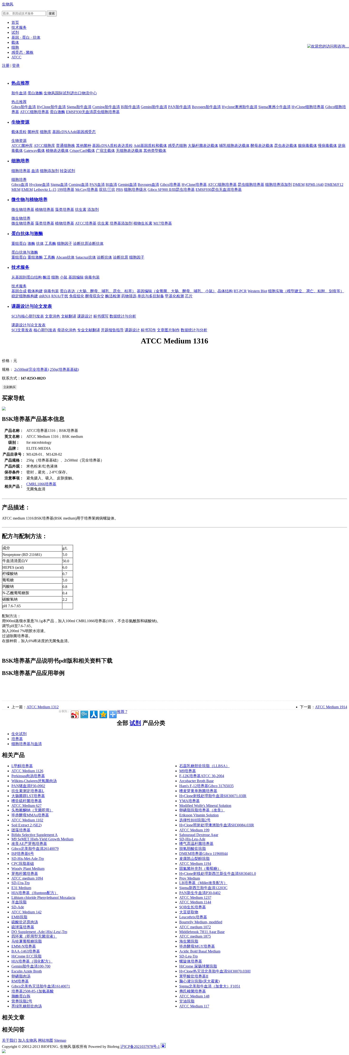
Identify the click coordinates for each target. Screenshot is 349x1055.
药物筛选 (129, 296)
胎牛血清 (19, 93)
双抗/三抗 (107, 190)
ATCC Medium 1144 (195, 902)
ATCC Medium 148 (194, 996)
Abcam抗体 (65, 257)
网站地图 (45, 1040)
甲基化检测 (174, 296)
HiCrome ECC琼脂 (26, 956)
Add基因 (77, 132)
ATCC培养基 (85, 223)
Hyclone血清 (39, 185)
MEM (15, 190)
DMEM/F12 (334, 185)
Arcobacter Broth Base (196, 781)
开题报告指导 (112, 330)
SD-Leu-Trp (188, 956)
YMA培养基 (189, 801)
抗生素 (80, 209)
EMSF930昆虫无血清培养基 (219, 190)
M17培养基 (162, 223)
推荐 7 (122, 712)
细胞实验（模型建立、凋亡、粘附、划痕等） (306, 291)
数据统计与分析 (122, 316)
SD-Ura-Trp (20, 883)
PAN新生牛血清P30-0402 (200, 893)
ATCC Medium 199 (194, 830)
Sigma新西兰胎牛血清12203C (203, 888)
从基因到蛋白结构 (26, 277)
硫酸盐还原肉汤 (24, 922)
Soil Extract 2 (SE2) (26, 825)
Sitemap (60, 1040)
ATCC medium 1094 (27, 878)
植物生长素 (142, 223)
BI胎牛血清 (130, 107)
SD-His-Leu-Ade (192, 839)
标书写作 (148, 330)
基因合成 (19, 291)
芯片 (189, 296)
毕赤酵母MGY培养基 (197, 946)
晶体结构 (225, 291)
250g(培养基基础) (64, 369)
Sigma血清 (59, 185)
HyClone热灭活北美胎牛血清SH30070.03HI (214, 971)
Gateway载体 (34, 151)
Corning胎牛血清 (106, 107)
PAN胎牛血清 (179, 107)
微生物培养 (20, 218)
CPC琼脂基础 (22, 864)
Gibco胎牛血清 (23, 107)
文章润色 (52, 316)
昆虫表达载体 (285, 146)
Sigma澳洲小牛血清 (274, 107)
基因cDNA (61, 132)
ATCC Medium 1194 (195, 864)
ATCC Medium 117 (194, 1006)
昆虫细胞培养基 (251, 185)
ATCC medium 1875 (195, 936)
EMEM (27, 190)
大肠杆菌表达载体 (203, 146)
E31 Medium (21, 888)
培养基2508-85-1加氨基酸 (32, 991)
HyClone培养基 (194, 185)
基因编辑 (76, 277)
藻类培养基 (64, 209)
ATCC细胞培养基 (34, 112)
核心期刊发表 (44, 330)
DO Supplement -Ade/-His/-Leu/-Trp (39, 932)
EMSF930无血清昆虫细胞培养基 (93, 112)
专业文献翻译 (88, 330)
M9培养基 (187, 771)
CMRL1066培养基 (41, 484)
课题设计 (84, 316)
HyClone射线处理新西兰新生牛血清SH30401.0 (217, 874)
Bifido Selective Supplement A (34, 835)
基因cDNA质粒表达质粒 (112, 146)
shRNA (44, 296)
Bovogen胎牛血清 (206, 107)
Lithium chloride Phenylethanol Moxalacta (43, 898)
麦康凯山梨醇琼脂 (194, 859)
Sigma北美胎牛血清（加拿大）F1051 (209, 986)
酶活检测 (112, 296)
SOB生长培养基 (192, 907)
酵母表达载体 (261, 146)
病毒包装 (92, 277)
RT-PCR (240, 291)
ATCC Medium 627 (26, 806)
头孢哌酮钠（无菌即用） (32, 810)
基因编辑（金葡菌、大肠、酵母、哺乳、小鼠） (177, 291)
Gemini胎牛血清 (154, 107)
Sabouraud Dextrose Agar (198, 835)
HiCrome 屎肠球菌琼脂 (198, 966)
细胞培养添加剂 (278, 185)
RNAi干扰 (59, 296)
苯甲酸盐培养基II (193, 976)
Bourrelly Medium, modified (200, 922)
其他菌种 (83, 146)
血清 (35, 171)
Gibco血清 (19, 185)
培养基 (17, 739)
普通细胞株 (65, 146)
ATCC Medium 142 (26, 912)
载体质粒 (19, 132)
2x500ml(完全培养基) (31, 369)
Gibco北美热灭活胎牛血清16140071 (40, 986)
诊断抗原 (80, 243)
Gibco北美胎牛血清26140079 (35, 849)
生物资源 (20, 122)
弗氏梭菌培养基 (192, 991)
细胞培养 (20, 160)
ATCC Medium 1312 (43, 707)
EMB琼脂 (19, 917)
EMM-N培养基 (23, 946)
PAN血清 (97, 185)
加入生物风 (27, 1040)
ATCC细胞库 (44, 146)
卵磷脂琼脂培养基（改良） (202, 810)
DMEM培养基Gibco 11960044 (203, 854)
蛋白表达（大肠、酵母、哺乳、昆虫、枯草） (98, 291)
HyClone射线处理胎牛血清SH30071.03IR (212, 796)
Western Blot (257, 291)
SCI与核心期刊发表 (27, 316)
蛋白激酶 (35, 93)
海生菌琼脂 (188, 941)
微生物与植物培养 (29, 199)
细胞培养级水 (135, 190)
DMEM (299, 185)
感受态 (90, 132)
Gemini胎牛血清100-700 (30, 966)
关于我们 (9, 1040)
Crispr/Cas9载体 (82, 151)
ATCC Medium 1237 (195, 898)
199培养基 (65, 190)
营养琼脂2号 (21, 1001)
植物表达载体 (57, 151)
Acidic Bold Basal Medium (199, 951)
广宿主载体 (105, 151)
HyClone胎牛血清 (51, 107)
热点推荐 (20, 83)
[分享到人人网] (93, 713)
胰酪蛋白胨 (20, 996)
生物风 (7, 4)
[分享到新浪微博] (74, 713)
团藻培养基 (20, 830)
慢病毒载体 (327, 146)
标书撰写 (100, 316)
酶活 (46, 277)
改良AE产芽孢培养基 (29, 844)
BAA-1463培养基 (25, 951)
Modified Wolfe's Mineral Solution (205, 806)
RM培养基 (20, 981)
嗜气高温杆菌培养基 (196, 844)
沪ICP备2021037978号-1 (140, 1047)
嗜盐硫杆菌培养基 (26, 801)
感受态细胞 (177, 146)
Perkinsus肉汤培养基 (28, 776)
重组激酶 (35, 257)
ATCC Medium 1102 (27, 820)
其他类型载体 (154, 151)
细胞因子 (64, 243)
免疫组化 (76, 296)
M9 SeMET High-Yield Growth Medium (42, 839)
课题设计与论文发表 (31, 306)
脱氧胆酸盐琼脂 (192, 849)
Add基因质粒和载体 (150, 146)
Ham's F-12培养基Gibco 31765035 (206, 786)
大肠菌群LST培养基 (28, 796)
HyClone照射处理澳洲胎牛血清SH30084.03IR (216, 825)
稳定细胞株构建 (24, 296)
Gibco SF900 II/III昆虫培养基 (171, 190)
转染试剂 (67, 171)
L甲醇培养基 (22, 766)
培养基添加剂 (121, 223)
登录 (16, 65)
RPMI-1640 (315, 185)
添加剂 (93, 209)
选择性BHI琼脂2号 (195, 820)
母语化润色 (66, 330)
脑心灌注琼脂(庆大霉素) (199, 981)
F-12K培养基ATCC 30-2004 (201, 776)
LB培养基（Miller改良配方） (203, 883)
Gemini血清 (127, 185)
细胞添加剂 (49, 171)
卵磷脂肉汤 (20, 976)
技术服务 (20, 267)
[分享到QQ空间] (103, 713)
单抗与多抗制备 (150, 296)
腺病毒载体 (307, 146)
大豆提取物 (188, 912)
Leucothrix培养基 (193, 917)
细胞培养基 (20, 171)
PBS (119, 190)
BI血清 (111, 185)
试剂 (135, 723)
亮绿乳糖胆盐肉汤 (26, 1006)
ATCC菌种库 (22, 146)
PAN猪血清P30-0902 (28, 786)
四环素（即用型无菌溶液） (34, 936)
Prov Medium (189, 878)
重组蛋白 (19, 243)
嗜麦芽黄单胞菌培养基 (198, 791)
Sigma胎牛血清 (79, 107)
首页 (15, 22)
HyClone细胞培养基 (308, 107)
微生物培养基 (22, 209)
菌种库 (33, 132)
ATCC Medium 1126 (27, 771)
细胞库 (45, 132)
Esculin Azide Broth (26, 971)
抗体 (40, 243)
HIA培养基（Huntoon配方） (34, 893)
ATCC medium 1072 (195, 927)
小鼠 (63, 277)
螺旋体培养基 (190, 961)
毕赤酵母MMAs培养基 (30, 815)
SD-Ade (17, 907)
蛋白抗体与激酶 (27, 233)
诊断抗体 (96, 243)
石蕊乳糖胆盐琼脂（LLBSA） (204, 766)
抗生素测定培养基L (27, 791)
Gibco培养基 (170, 185)
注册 (5, 65)
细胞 (55, 277)
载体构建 (35, 291)
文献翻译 (68, 316)
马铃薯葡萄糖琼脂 (26, 941)
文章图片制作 (168, 330)
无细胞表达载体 (129, 151)
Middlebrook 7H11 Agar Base (202, 932)
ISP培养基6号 (22, 854)
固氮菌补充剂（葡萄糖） (200, 869)
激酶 (31, 243)
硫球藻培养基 (22, 927)
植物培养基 (44, 209)
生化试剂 (19, 734)
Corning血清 (79, 185)
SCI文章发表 (22, 330)
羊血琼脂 (19, 902)
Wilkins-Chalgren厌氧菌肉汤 (34, 781)
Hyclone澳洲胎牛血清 (239, 107)
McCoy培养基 (86, 190)
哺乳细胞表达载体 (234, 146)
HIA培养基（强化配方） (31, 961)
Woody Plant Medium (27, 869)
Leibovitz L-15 (45, 190)
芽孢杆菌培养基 (24, 874)
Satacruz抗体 (85, 257)
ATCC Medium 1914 (331, 707)
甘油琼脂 (186, 1001)
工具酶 (50, 243)
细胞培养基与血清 (26, 744)
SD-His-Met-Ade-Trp (27, 859)
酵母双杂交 (94, 296)
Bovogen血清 (148, 185)
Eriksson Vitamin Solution (199, 815)
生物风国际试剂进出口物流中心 (70, 93)
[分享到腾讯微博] (84, 713)
